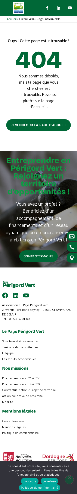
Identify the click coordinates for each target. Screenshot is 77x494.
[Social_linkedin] (58, 8)
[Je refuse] (69, 479)
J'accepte (29, 481)
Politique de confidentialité (39, 487)
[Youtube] (70, 8)
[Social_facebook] (47, 8)
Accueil (11, 19)
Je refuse (49, 481)
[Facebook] (5, 295)
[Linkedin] (16, 295)
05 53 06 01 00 (19, 319)
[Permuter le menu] (38, 8)
